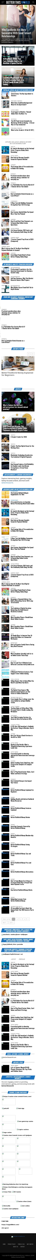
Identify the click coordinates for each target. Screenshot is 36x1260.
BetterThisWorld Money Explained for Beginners (17, 374)
